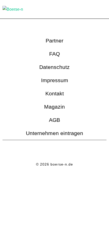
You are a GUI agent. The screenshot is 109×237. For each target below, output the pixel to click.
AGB (54, 120)
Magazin (54, 107)
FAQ (54, 54)
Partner (54, 40)
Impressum (54, 80)
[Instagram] (61, 151)
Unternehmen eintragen (54, 133)
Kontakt (54, 93)
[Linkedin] (47, 151)
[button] (102, 9)
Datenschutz (54, 67)
